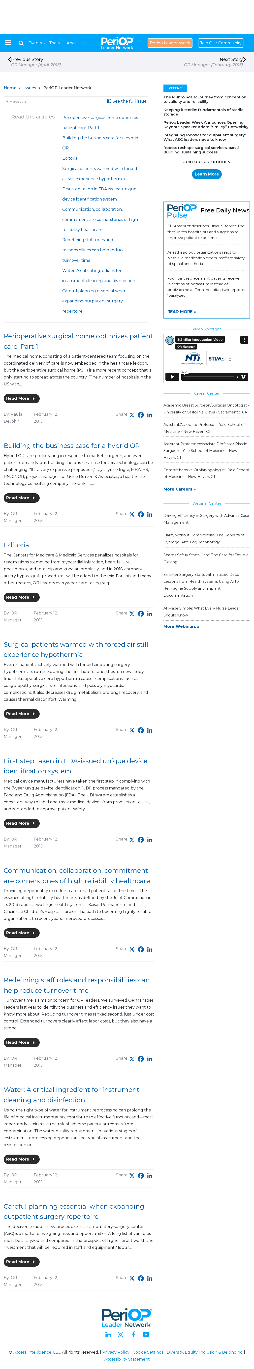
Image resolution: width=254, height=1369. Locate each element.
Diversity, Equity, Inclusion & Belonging (205, 1352)
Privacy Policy (115, 1352)
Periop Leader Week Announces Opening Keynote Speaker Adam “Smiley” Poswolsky (206, 124)
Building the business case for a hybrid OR (72, 446)
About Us (76, 43)
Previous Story (36, 62)
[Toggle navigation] (8, 43)
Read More (18, 398)
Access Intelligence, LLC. (37, 1352)
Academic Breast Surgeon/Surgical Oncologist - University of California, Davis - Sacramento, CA (206, 408)
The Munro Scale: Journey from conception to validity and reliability (204, 99)
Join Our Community (221, 43)
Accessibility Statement (127, 1359)
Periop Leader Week (170, 43)
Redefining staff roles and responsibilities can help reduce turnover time (93, 249)
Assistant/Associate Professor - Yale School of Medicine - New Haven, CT (204, 428)
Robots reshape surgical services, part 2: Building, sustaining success (201, 149)
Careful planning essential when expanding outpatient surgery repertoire (94, 301)
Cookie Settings (148, 1352)
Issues (29, 88)
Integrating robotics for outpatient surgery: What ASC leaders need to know (204, 137)
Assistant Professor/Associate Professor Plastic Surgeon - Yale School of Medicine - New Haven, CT (205, 451)
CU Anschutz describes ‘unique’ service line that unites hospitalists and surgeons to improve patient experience (205, 232)
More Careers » (179, 489)
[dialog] (21, 43)
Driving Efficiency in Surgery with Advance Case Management (206, 519)
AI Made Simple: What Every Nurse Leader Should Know (201, 611)
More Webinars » (181, 626)
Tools (55, 43)
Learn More (207, 174)
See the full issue (129, 101)
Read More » (181, 311)
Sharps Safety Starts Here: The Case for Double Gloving (206, 558)
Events (35, 43)
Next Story (213, 62)
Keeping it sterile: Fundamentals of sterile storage (203, 112)
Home (10, 88)
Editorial (70, 158)
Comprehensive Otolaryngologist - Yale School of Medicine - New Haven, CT (206, 473)
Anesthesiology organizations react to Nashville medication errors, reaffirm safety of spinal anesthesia (206, 258)
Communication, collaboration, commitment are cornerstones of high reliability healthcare (100, 219)
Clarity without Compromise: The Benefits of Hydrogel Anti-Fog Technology (203, 538)
